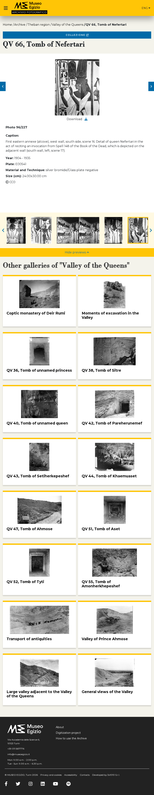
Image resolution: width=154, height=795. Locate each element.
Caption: (12, 135)
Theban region (38, 24)
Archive (19, 24)
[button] (3, 86)
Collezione (76, 35)
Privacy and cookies (51, 774)
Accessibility (70, 774)
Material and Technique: (25, 170)
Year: (10, 158)
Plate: (10, 164)
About (60, 727)
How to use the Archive (71, 738)
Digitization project (68, 732)
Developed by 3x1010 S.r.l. (106, 774)
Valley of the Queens (67, 24)
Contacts (85, 774)
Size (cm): (14, 176)
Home (7, 24)
